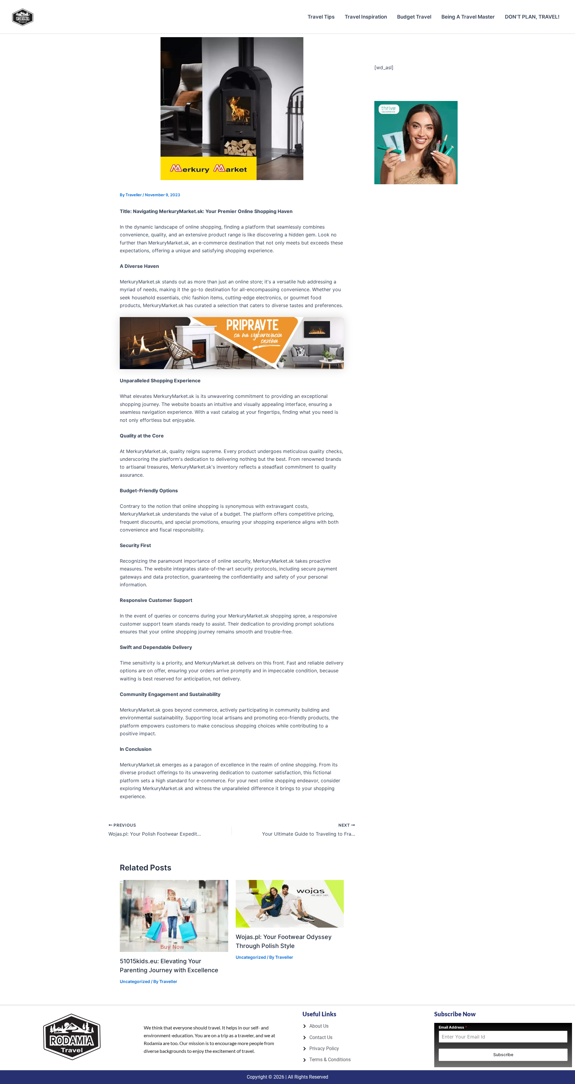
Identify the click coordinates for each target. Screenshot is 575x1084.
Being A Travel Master (468, 17)
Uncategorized (135, 981)
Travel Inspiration (366, 17)
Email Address (453, 1027)
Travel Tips (321, 17)
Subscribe (503, 1054)
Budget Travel (414, 17)
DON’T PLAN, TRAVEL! (532, 17)
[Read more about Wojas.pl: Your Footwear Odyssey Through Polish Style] (290, 903)
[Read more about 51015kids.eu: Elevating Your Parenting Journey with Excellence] (174, 915)
